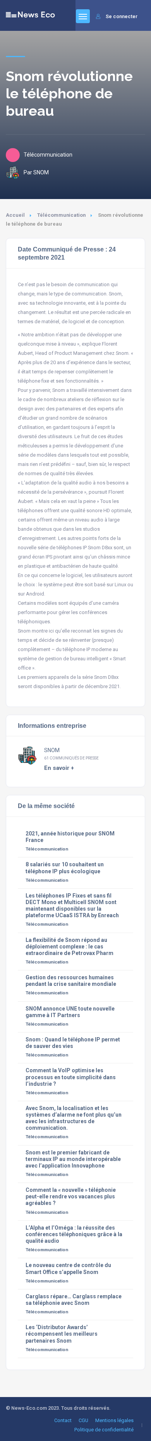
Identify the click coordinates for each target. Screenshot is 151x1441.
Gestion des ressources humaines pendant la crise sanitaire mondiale (71, 980)
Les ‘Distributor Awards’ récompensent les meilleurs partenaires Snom (62, 1333)
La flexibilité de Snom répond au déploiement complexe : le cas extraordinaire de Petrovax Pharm (69, 946)
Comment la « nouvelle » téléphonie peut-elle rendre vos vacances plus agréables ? (71, 1196)
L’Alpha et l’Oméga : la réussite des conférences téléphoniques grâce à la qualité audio (74, 1234)
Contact (63, 1420)
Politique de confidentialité (104, 1430)
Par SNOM (36, 172)
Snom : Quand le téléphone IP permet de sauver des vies (73, 1042)
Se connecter (121, 16)
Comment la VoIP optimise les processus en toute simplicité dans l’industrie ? (71, 1077)
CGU (83, 1420)
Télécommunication (61, 215)
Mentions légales (114, 1420)
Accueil (15, 215)
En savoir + (59, 767)
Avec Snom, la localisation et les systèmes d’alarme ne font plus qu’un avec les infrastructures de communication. (74, 1118)
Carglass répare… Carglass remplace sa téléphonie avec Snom (74, 1299)
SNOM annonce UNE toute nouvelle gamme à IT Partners (70, 1012)
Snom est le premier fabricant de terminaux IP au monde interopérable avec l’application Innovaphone (73, 1159)
